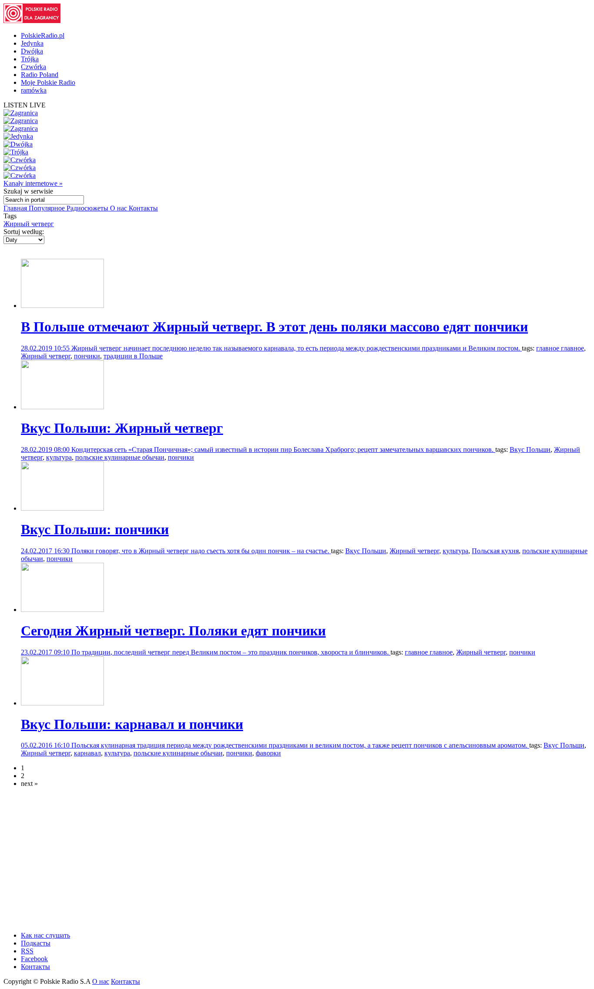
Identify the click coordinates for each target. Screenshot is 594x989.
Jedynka (32, 43)
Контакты (143, 208)
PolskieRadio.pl (42, 35)
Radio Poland (39, 74)
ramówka (34, 90)
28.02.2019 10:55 (46, 348)
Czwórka (33, 66)
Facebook (34, 958)
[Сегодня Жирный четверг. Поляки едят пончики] (62, 609)
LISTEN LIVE (24, 105)
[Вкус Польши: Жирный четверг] (62, 407)
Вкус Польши (530, 449)
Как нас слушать (45, 935)
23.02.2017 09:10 (46, 652)
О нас (119, 208)
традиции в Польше (133, 356)
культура (59, 457)
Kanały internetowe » (33, 183)
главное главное (560, 348)
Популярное (48, 208)
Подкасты (35, 943)
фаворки (268, 753)
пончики (87, 356)
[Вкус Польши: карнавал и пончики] (62, 703)
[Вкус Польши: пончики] (62, 508)
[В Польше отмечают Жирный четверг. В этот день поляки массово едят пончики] (62, 305)
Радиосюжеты (88, 208)
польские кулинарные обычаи (119, 457)
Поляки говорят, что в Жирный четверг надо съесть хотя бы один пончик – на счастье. (201, 551)
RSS (27, 951)
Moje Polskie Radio (48, 82)
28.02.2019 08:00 (46, 449)
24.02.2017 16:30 (46, 551)
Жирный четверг (28, 223)
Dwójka (32, 51)
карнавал (87, 753)
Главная (16, 208)
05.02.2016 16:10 (46, 745)
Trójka (30, 59)
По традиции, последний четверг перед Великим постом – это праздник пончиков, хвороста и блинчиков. (230, 652)
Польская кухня (495, 551)
